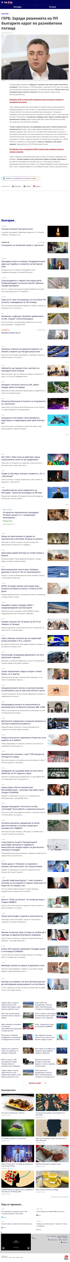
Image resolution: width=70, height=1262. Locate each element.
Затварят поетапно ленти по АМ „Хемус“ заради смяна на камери (20, 386)
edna (39, 1215)
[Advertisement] (35, 203)
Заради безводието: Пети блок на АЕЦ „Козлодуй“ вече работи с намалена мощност (23, 807)
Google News (17, 186)
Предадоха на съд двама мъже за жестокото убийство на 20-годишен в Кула (22, 772)
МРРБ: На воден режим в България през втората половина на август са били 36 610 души (21, 588)
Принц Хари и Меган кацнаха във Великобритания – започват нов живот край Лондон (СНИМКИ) (22, 790)
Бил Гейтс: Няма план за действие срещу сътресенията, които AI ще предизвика (20, 458)
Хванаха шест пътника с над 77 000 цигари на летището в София (22, 755)
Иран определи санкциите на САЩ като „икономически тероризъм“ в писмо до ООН (11, 1027)
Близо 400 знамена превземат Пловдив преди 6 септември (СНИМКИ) (23, 950)
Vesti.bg (34, 1238)
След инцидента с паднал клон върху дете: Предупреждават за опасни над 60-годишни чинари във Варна (22, 283)
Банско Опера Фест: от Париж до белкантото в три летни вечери (17, 1165)
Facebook (28, 186)
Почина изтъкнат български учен (17, 229)
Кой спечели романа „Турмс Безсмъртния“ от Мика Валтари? (51, 1139)
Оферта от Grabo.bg (6, 509)
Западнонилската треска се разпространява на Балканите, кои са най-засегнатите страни (23, 689)
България (7, 220)
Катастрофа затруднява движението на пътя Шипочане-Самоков (22, 656)
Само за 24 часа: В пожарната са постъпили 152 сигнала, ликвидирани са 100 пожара (23, 300)
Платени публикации (62, 1236)
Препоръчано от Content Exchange (59, 1197)
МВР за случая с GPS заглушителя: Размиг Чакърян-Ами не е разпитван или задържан (10, 1063)
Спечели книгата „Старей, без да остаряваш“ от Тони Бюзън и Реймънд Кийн (17, 1191)
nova (4, 1217)
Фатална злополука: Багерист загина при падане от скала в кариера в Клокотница (45, 1063)
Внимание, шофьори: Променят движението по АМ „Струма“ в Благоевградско (22, 317)
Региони (52, 7)
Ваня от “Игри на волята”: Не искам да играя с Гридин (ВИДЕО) (23, 900)
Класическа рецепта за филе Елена (48, 1164)
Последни (17, 7)
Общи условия (19, 1257)
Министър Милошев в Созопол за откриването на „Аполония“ (23, 402)
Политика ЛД (64, 1239)
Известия (65, 1242)
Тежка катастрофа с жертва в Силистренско (22, 916)
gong (39, 1229)
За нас (48, 1236)
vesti (4, 1227)
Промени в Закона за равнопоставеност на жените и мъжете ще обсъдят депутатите (21, 350)
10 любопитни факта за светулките (13, 1138)
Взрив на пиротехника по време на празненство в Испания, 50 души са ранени (22, 537)
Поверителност (53, 1239)
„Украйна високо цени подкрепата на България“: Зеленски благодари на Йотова (21, 491)
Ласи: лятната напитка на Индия (47, 1190)
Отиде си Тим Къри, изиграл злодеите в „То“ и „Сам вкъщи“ (23, 474)
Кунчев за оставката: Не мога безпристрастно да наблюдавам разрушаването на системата (23, 983)
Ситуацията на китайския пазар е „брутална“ (22, 245)
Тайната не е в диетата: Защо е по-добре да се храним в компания (10, 1051)
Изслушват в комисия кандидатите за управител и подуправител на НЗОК (11, 1037)
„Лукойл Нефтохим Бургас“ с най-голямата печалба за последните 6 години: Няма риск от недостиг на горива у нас (23, 883)
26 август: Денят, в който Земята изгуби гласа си (16, 1224)
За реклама (53, 1236)
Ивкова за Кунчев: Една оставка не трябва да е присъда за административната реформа (23, 933)
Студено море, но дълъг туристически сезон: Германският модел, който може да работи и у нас (11, 1006)
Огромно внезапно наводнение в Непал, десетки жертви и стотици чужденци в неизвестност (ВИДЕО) (20, 825)
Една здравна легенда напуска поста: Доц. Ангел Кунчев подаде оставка (44, 1037)
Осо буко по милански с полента (12, 1113)
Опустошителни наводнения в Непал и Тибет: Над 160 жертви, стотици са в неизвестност (45, 1006)
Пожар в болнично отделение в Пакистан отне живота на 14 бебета (23, 738)
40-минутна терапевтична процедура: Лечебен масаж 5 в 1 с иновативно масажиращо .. (21, 515)
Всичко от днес (35, 1083)
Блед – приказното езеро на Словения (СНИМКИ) (44, 1025)
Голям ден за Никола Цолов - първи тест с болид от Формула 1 (51, 1225)
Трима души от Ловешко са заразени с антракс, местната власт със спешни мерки (21, 865)
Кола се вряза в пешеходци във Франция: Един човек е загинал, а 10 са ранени (45, 1016)
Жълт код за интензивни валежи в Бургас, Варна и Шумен (10, 1016)
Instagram (37, 186)
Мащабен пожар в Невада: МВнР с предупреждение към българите (17, 606)
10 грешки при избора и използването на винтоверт (50, 1114)
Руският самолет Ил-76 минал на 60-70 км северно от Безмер (21, 623)
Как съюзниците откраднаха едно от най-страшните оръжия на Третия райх (14, 1212)
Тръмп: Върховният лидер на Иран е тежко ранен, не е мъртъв (21, 672)
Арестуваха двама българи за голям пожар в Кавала (22, 554)
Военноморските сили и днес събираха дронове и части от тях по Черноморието (21, 570)
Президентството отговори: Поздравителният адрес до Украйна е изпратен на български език (23, 264)
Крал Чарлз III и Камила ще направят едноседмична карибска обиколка (45, 1051)
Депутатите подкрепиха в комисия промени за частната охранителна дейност (23, 722)
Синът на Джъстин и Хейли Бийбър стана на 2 (50, 1211)
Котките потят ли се (10, 333)
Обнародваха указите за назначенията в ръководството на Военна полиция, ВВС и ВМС (23, 705)
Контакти (59, 1237)
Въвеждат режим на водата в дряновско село (22, 965)
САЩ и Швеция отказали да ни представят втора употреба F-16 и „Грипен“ (21, 639)
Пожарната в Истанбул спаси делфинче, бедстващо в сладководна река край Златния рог (22, 420)
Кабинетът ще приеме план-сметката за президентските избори (20, 369)
